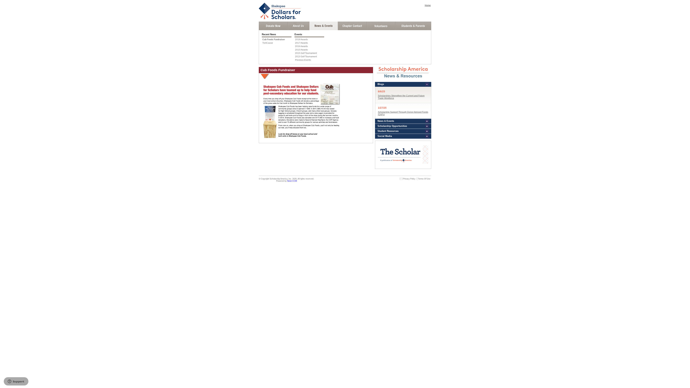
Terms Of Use (424, 179)
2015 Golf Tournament (306, 53)
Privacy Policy (409, 179)
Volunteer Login (381, 26)
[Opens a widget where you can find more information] (16, 381)
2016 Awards (301, 46)
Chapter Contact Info (352, 26)
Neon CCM (292, 181)
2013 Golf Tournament (306, 56)
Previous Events (303, 60)
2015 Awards (301, 49)
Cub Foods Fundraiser (273, 39)
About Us (298, 26)
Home (428, 5)
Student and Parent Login (413, 26)
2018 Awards (301, 39)
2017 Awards (301, 43)
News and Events (323, 26)
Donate (273, 26)
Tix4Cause (267, 43)
